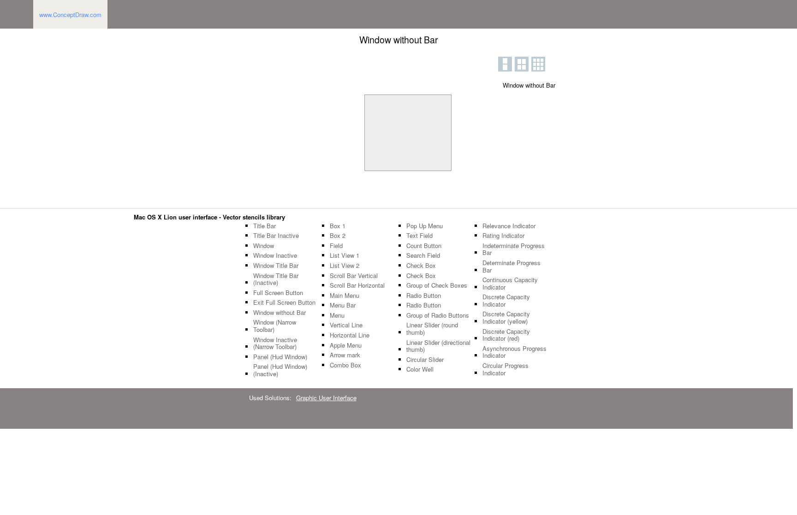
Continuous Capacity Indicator (510, 283)
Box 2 (337, 235)
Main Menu (344, 295)
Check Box (421, 265)
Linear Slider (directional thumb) (438, 346)
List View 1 (344, 255)
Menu (337, 315)
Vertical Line (346, 325)
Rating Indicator (503, 235)
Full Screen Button (278, 292)
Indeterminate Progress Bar (513, 249)
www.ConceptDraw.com (70, 14)
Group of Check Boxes (436, 285)
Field (336, 245)
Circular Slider (425, 359)
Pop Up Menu (424, 226)
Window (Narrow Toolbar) (274, 326)
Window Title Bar (275, 265)
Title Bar (264, 226)
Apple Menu (346, 345)
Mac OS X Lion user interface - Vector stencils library (209, 217)
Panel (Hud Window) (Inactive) (280, 370)
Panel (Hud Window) (280, 357)
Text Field (419, 235)
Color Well (420, 369)
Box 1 (337, 226)
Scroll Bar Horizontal (357, 285)
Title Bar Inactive (276, 235)
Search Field (423, 255)
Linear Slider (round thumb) (432, 328)
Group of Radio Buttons (437, 315)
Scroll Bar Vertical (354, 275)
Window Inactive (275, 255)
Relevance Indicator (508, 226)
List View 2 (344, 265)
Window (263, 245)
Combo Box (345, 365)
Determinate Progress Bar (511, 266)
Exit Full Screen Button (284, 302)
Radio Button (423, 295)
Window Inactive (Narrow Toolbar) (275, 343)
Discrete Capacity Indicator (506, 300)
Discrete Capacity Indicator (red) (506, 335)
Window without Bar (279, 312)
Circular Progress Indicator (505, 369)
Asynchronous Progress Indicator (514, 352)
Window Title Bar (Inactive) (275, 279)
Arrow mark (345, 355)
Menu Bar (343, 305)
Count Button (423, 245)
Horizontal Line (349, 335)
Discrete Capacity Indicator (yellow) (506, 317)
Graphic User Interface (326, 397)
